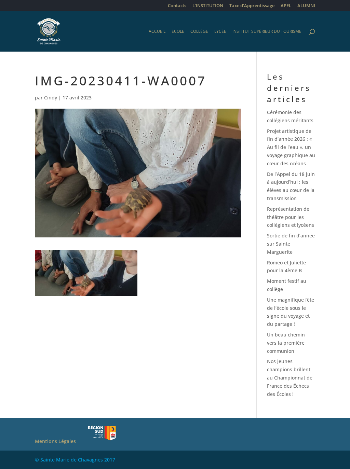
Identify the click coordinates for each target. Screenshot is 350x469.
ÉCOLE (178, 31)
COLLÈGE (199, 31)
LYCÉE (220, 31)
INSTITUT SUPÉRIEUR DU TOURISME (266, 31)
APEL (286, 6)
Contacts (177, 6)
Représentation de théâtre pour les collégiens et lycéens (290, 217)
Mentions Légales (55, 441)
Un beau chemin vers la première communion (286, 342)
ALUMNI (306, 6)
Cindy (50, 97)
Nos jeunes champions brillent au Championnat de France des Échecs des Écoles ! (289, 377)
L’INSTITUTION (207, 6)
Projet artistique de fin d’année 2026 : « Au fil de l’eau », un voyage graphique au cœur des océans (291, 147)
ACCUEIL (157, 31)
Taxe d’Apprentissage (251, 6)
